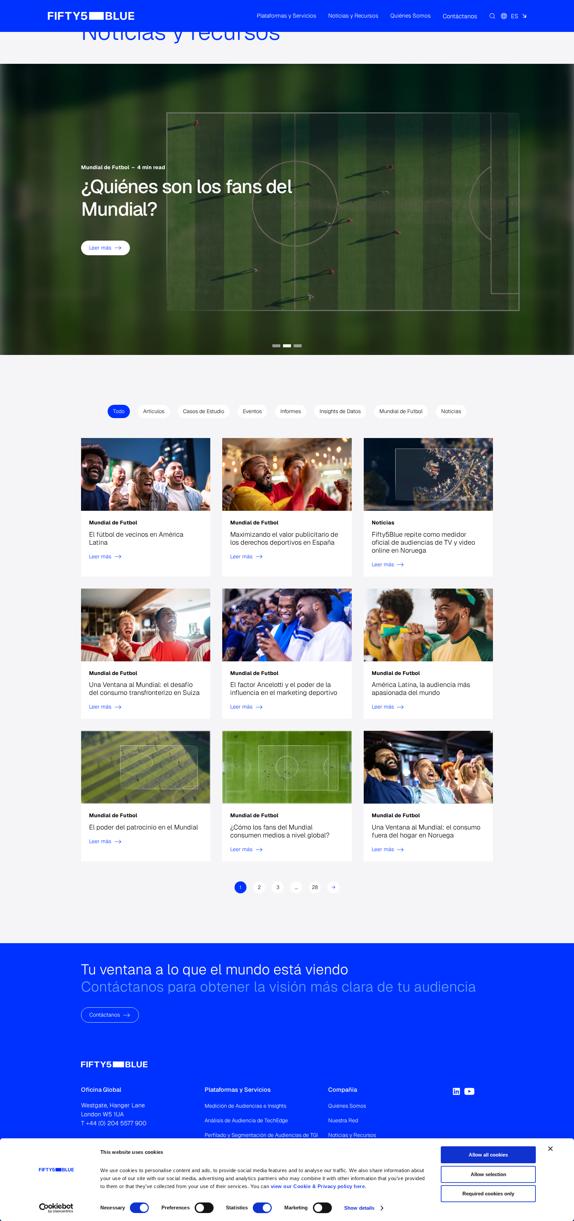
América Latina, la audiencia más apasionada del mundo (421, 689)
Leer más (100, 247)
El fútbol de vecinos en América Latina (136, 538)
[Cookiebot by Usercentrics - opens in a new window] (56, 1208)
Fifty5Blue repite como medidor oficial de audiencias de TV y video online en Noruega (423, 542)
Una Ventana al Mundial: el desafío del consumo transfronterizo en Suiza (144, 689)
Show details (359, 1208)
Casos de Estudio (203, 411)
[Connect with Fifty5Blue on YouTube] (469, 1091)
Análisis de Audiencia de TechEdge (246, 1120)
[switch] (204, 1207)
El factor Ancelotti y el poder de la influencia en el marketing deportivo (283, 689)
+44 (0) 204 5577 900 (116, 1123)
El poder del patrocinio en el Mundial (143, 827)
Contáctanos (104, 1014)
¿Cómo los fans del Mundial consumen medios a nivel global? (280, 831)
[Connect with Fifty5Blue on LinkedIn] (456, 1091)
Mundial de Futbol (401, 411)
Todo (119, 411)
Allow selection (488, 1174)
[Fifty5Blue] (91, 16)
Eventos (252, 411)
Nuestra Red (343, 1120)
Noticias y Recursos (352, 1135)
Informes (290, 411)
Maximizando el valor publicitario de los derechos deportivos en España (284, 538)
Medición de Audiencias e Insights (245, 1105)
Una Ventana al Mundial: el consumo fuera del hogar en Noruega (426, 831)
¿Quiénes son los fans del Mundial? (186, 198)
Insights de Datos (340, 411)
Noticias (451, 411)
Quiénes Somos (347, 1105)
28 (315, 887)
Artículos (153, 411)
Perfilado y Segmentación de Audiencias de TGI (261, 1135)
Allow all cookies (488, 1155)
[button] (286, 16)
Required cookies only (488, 1193)
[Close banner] (550, 1148)
